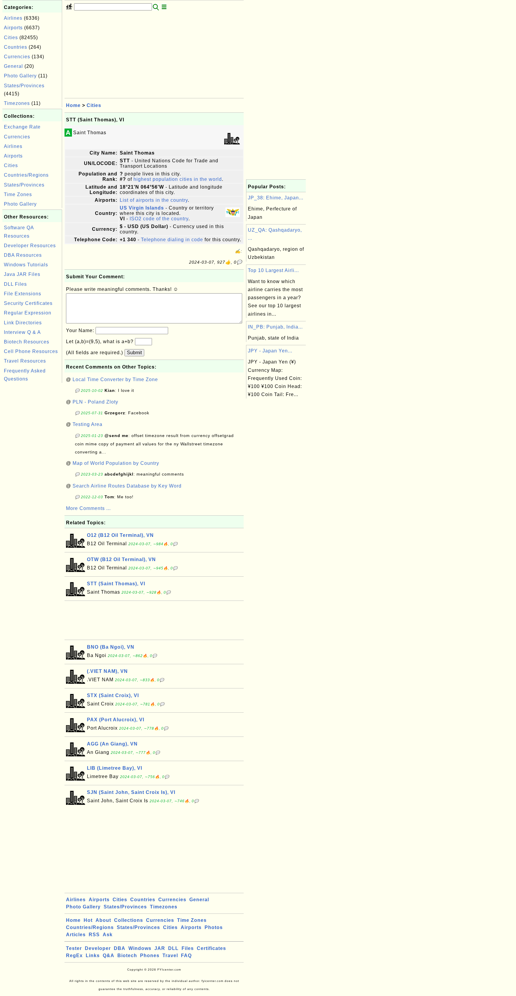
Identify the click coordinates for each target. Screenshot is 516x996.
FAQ (186, 955)
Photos (214, 927)
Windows (139, 948)
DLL (173, 948)
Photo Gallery (20, 75)
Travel (170, 955)
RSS (94, 934)
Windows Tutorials (26, 264)
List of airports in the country (154, 200)
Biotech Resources (26, 341)
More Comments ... (88, 508)
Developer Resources (30, 245)
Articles (76, 934)
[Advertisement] (32, 474)
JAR (159, 948)
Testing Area (87, 424)
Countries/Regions (26, 175)
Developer (98, 948)
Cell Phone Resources (31, 351)
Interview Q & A (22, 332)
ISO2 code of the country (159, 218)
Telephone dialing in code (172, 239)
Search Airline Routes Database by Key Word (127, 485)
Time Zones (18, 194)
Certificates (211, 948)
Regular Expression (27, 312)
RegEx (74, 955)
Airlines (13, 18)
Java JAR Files (22, 274)
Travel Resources (25, 360)
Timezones (17, 103)
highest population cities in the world (177, 179)
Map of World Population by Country (116, 463)
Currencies (17, 56)
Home (73, 105)
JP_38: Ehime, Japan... (275, 197)
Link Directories (23, 322)
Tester (74, 948)
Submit (134, 352)
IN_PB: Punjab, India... (275, 326)
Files (188, 948)
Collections (128, 920)
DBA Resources (23, 255)
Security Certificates (28, 303)
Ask (108, 934)
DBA (119, 948)
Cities (11, 37)
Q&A (108, 955)
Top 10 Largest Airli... (273, 270)
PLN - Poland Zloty (95, 401)
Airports (13, 27)
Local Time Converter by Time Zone (115, 379)
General (13, 66)
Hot (88, 920)
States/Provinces (24, 85)
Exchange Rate (22, 126)
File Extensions (22, 293)
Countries (15, 47)
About (103, 920)
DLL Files (15, 284)
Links (93, 955)
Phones (149, 955)
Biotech (127, 955)
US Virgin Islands (142, 207)
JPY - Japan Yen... (270, 350)
